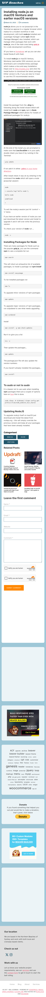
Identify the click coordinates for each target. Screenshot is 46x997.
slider (36, 779)
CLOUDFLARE (19, 992)
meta (22, 774)
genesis (11, 766)
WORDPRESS (33, 990)
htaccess (37, 767)
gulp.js (36, 44)
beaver (31, 750)
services (25, 970)
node (23, 437)
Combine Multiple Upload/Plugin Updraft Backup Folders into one (11, 467)
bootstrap (24, 757)
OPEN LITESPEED (7, 992)
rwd (36, 777)
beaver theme (31, 754)
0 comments (24, 22)
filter (21, 763)
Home (12, 984)
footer (32, 763)
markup (9, 774)
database (10, 763)
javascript (22, 770)
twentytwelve (12, 784)
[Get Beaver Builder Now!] (23, 723)
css (27, 759)
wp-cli (34, 789)
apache (18, 751)
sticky (12, 782)
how (12, 394)
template (27, 782)
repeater (24, 777)
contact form (12, 973)
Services (36, 984)
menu (17, 773)
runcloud (31, 777)
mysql (28, 774)
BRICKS (40, 990)
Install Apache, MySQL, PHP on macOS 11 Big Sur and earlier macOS (32, 467)
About (27, 984)
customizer (34, 760)
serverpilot (21, 779)
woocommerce (20, 788)
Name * (7, 504)
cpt (22, 759)
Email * (7, 515)
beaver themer (14, 757)
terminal (33, 782)
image (15, 770)
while (30, 784)
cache (34, 757)
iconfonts (9, 770)
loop (37, 770)
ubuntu (19, 784)
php (9, 777)
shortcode (29, 779)
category (10, 760)
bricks (30, 757)
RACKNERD (24, 994)
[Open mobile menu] (43, 3)
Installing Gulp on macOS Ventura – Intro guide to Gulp (32, 490)
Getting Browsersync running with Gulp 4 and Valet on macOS (11, 490)
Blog (19, 984)
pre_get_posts (16, 777)
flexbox (26, 763)
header (21, 767)
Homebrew (19, 51)
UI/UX (25, 784)
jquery (30, 770)
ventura (11, 442)
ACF (12, 750)
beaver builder (16, 753)
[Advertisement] (23, 616)
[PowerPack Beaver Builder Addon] (23, 846)
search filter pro (12, 779)
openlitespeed (35, 774)
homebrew (29, 767)
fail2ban (16, 763)
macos (10, 437)
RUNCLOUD (40, 992)
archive (24, 751)
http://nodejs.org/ (22, 69)
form (36, 763)
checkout (17, 760)
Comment (8, 538)
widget (35, 784)
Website (7, 527)
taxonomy (19, 782)
